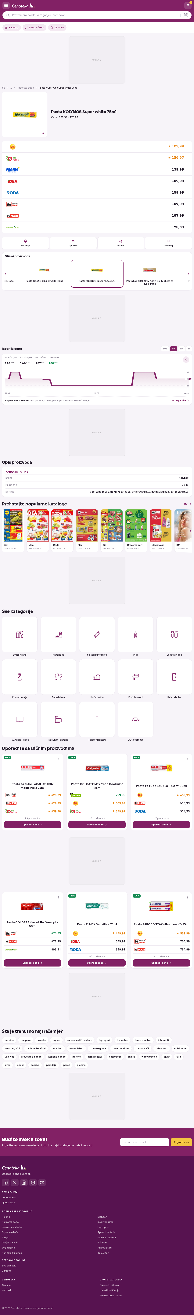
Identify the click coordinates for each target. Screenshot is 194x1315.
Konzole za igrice (12, 1253)
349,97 (120, 811)
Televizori (103, 1253)
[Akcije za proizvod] (43, 96)
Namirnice (58, 654)
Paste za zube (25, 87)
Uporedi (73, 245)
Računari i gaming (58, 739)
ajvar (167, 1056)
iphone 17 (163, 1040)
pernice (9, 1040)
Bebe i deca (58, 697)
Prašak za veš (10, 1242)
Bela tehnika (174, 697)
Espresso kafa (10, 1232)
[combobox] (95, 15)
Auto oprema (135, 739)
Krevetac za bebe (12, 1227)
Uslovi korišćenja (109, 1290)
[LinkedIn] (24, 1182)
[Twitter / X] (15, 1182)
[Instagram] (33, 1182)
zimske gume (98, 1048)
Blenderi (102, 1216)
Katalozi (14, 27)
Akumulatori (105, 1247)
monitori (57, 1048)
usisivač (9, 1056)
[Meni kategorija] (6, 5)
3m (173, 348)
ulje (178, 1056)
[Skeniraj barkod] (186, 15)
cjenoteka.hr (9, 1202)
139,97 (178, 157)
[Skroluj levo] (8, 273)
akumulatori (76, 1048)
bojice (56, 1040)
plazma (81, 1065)
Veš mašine (8, 1247)
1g (189, 348)
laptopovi (104, 1040)
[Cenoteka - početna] (97, 5)
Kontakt (6, 1290)
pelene (76, 1056)
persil (66, 1065)
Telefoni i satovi (97, 739)
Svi (186, 504)
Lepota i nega (174, 654)
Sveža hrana (20, 654)
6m (181, 348)
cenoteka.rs (9, 1197)
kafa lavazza (95, 1056)
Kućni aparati (135, 697)
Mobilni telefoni (107, 1237)
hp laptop (122, 1040)
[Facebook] (5, 1182)
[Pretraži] (7, 15)
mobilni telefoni (36, 1048)
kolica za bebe (57, 1056)
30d (165, 348)
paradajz (51, 1065)
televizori (161, 1048)
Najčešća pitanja (109, 1285)
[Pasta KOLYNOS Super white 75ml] (25, 114)
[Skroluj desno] (186, 273)
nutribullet (180, 1048)
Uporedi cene (31, 824)
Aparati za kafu (106, 1232)
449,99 (120, 933)
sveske (42, 1040)
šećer (20, 1065)
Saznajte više (178, 400)
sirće (7, 1065)
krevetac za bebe (31, 1056)
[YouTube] (42, 1182)
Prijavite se (181, 1142)
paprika (35, 1065)
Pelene (6, 1216)
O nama (6, 1285)
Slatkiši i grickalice (97, 654)
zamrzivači (142, 1048)
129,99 (178, 146)
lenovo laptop (143, 1040)
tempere (26, 1040)
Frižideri (102, 1242)
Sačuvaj (168, 245)
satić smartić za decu (79, 1040)
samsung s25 (12, 1048)
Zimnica (59, 27)
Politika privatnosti (111, 1295)
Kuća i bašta (97, 697)
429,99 (56, 795)
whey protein (149, 1056)
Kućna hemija (19, 697)
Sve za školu (36, 27)
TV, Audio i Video (19, 739)
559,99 (185, 933)
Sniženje (25, 245)
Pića (135, 654)
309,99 (120, 803)
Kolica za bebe (10, 1222)
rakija (131, 1056)
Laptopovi (103, 1227)
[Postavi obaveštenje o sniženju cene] (186, 359)
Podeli (120, 245)
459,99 (185, 795)
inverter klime (121, 1048)
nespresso (115, 1056)
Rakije (5, 1237)
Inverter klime (105, 1222)
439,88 (56, 811)
